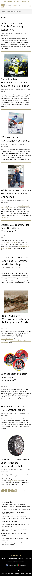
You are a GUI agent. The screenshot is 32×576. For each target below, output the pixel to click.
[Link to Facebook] (16, 570)
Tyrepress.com (12, 565)
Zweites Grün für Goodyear (9, 521)
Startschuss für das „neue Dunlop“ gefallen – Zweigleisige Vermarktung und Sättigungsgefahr (15, 517)
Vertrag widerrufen (19, 561)
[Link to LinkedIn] (18, 570)
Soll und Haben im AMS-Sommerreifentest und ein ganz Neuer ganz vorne (15, 525)
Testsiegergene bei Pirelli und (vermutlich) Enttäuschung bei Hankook (14, 530)
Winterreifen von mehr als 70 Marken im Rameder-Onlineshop (16, 193)
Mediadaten (9, 558)
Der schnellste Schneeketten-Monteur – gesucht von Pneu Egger (15, 82)
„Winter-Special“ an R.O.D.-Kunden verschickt (15, 139)
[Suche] (24, 5)
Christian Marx (4, 35)
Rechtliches (21, 558)
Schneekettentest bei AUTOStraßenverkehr (13, 408)
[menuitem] (8, 1)
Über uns (3, 558)
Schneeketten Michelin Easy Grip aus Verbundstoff (14, 377)
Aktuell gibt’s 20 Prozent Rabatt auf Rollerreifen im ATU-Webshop (15, 261)
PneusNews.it (22, 565)
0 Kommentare (18, 33)
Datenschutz (27, 558)
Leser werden (8, 1)
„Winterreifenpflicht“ (7, 339)
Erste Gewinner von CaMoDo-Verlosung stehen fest (12, 26)
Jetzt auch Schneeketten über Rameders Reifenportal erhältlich (15, 463)
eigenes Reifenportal (15, 481)
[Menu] (30, 6)
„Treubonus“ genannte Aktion (9, 242)
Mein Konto (17, 1)
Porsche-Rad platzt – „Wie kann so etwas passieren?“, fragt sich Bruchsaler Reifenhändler (16, 505)
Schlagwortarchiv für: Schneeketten (11, 12)
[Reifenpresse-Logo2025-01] (10, 5)
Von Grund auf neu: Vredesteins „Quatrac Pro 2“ (15, 509)
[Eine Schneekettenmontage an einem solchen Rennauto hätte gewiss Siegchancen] (16, 65)
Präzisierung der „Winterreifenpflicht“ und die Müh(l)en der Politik (15, 319)
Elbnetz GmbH (28, 573)
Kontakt (15, 558)
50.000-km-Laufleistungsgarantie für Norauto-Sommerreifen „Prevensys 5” (15, 543)
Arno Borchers (4, 386)
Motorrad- (4, 217)
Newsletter (25, 1)
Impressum (11, 561)
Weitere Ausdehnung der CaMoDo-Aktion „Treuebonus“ (15, 228)
